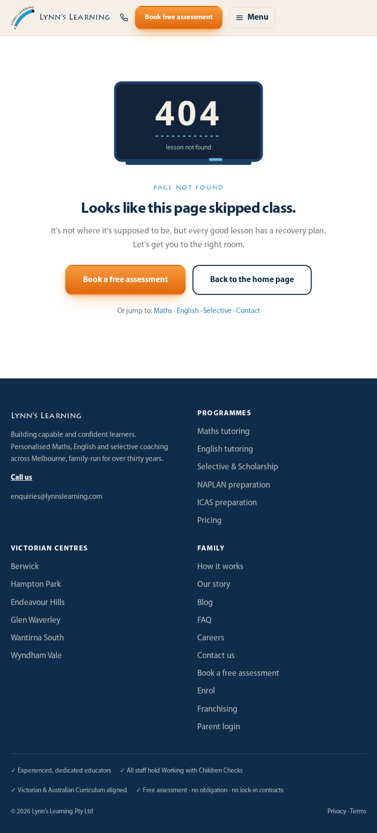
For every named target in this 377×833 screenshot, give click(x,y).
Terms (358, 811)
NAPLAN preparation (233, 485)
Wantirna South (37, 638)
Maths (163, 311)
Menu (258, 17)
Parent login (218, 727)
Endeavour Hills (38, 603)
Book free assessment (179, 17)
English (188, 311)
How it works (220, 567)
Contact (248, 311)
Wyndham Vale (36, 656)
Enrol (206, 691)
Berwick (25, 567)
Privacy (336, 811)
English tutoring (225, 449)
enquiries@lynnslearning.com (57, 497)
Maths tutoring (223, 432)
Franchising (217, 709)
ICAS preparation (227, 503)
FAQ (204, 620)
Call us (21, 478)
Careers (210, 638)
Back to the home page (252, 280)
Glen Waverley (35, 620)
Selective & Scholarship (237, 467)
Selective (217, 311)
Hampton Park (36, 584)
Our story (213, 584)
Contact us (216, 656)
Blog (205, 603)
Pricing (209, 521)
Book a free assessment (125, 280)
